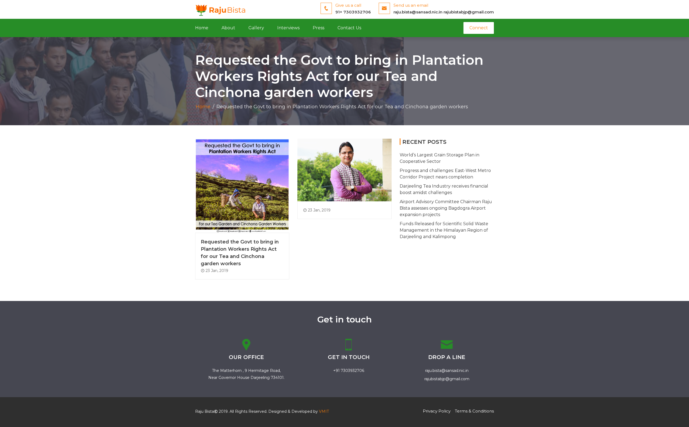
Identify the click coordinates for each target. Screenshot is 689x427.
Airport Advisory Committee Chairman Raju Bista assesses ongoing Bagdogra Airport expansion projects (446, 208)
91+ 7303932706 (353, 12)
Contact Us (349, 27)
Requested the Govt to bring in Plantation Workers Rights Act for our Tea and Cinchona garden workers (240, 253)
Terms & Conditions (474, 411)
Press (318, 27)
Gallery (256, 27)
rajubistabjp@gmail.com (469, 12)
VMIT (324, 411)
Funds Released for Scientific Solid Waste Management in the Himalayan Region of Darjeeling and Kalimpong (444, 230)
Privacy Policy (437, 411)
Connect (478, 27)
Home (201, 27)
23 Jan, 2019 (216, 270)
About (228, 27)
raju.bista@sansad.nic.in (417, 12)
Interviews (288, 27)
